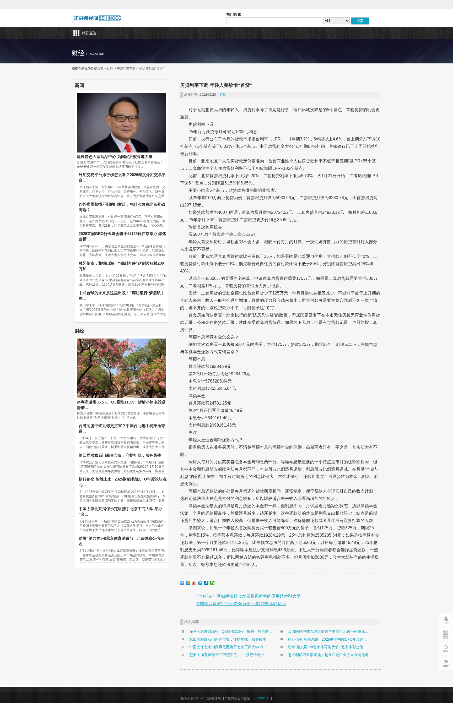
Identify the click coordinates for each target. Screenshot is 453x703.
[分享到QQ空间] (188, 583)
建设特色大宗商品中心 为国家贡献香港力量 (115, 156)
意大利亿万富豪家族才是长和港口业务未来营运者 (328, 655)
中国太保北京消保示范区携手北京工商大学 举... (228, 647)
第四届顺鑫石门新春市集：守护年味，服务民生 (120, 455)
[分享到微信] (212, 583)
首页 (100, 68)
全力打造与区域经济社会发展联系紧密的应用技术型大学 (248, 596)
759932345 (262, 698)
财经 (110, 68)
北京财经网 (96, 18)
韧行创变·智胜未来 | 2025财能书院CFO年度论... (327, 639)
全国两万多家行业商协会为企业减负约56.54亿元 (241, 603)
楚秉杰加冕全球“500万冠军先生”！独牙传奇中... (228, 655)
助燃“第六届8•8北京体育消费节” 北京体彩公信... (327, 647)
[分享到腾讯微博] (200, 583)
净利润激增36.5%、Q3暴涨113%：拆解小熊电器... (230, 631)
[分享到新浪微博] (194, 583)
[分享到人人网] (206, 583)
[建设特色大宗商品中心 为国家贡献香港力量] (121, 151)
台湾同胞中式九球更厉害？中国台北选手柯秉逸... (328, 631)
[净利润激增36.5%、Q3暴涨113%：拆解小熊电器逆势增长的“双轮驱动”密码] (121, 397)
